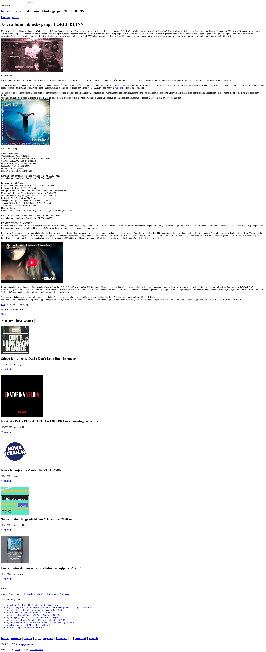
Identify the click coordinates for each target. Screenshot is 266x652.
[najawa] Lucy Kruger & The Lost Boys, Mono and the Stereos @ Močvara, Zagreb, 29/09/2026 (49, 607)
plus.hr (17, 649)
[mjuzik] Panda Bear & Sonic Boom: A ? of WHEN (29, 612)
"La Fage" (119, 88)
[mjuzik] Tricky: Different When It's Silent (25, 627)
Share (3, 314)
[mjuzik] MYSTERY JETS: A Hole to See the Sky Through (33, 605)
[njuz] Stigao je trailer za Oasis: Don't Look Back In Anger (32, 617)
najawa (48, 638)
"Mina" (231, 80)
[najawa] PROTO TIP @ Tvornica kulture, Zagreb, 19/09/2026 (34, 610)
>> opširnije (6, 369)
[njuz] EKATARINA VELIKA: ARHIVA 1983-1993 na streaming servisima (40, 622)
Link (3, 304)
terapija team (25, 644)
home (5, 11)
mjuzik (16, 638)
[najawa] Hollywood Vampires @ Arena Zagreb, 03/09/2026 (33, 615)
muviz (28, 638)
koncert (61, 638)
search (15, 17)
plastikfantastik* (36, 649)
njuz (15, 11)
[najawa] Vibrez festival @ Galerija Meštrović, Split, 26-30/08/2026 (36, 620)
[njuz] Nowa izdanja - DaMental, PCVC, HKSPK (29, 625)
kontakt (5, 17)
